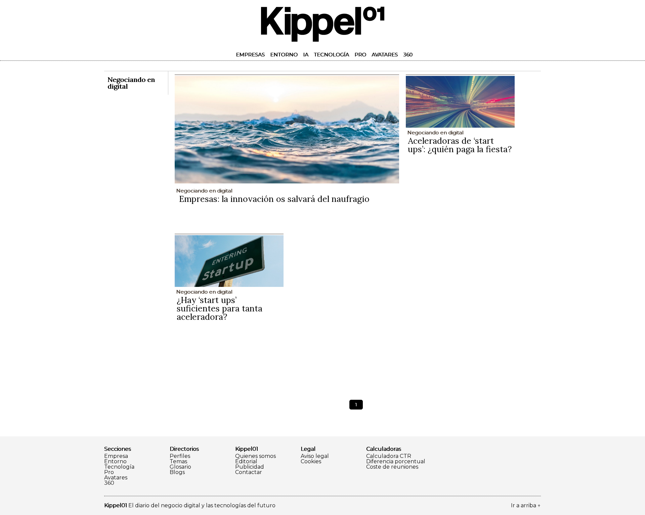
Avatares (385, 54)
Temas (178, 461)
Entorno (284, 54)
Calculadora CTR (388, 456)
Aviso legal (315, 456)
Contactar (248, 472)
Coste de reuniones (392, 467)
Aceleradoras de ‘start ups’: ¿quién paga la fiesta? (460, 145)
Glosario (180, 467)
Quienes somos (255, 456)
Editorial (246, 461)
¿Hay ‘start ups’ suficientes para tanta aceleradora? (219, 308)
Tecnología (331, 54)
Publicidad (249, 467)
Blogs (177, 472)
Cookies (311, 461)
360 (408, 54)
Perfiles (180, 456)
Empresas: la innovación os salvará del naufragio (274, 199)
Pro (360, 54)
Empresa (116, 456)
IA (305, 54)
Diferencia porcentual (395, 461)
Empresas (250, 54)
